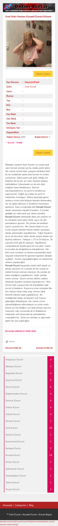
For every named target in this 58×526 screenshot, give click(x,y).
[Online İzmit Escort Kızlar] (29, 11)
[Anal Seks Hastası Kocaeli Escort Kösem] (29, 43)
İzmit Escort (30, 86)
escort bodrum (29, 521)
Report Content (43, 74)
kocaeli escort (6, 521)
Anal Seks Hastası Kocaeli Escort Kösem (28, 16)
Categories (20, 505)
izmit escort (17, 521)
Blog (31, 505)
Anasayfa (7, 505)
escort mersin (12, 524)
